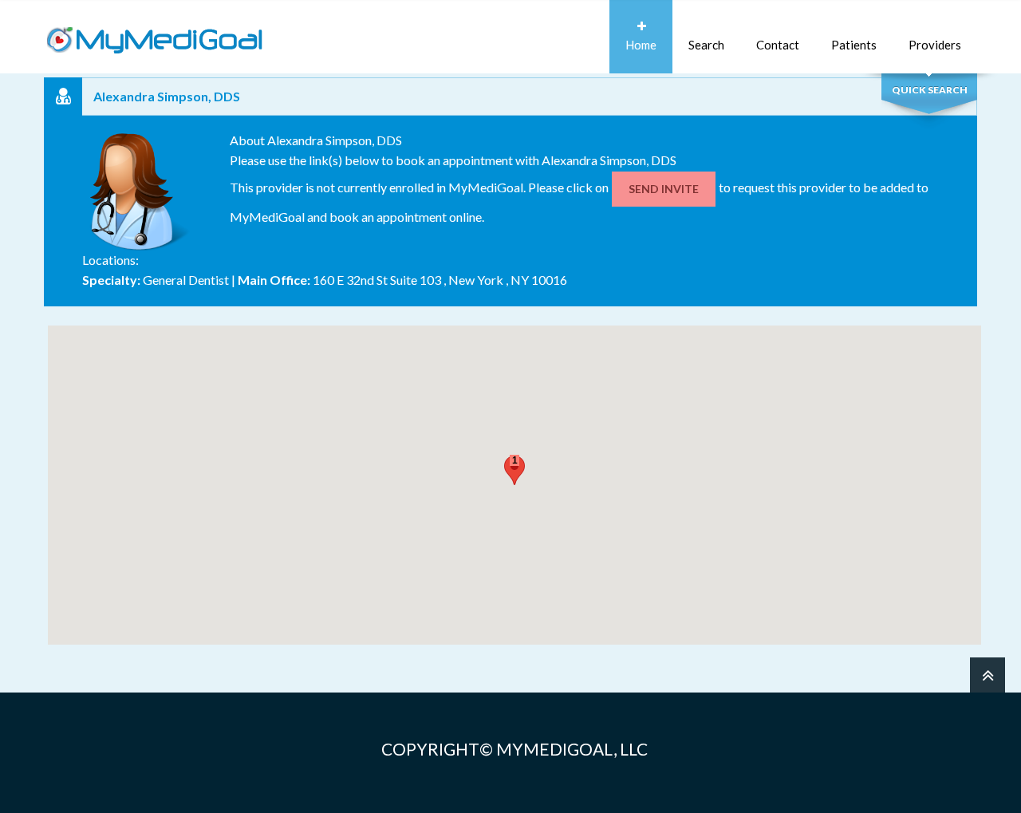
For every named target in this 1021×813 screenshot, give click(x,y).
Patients (854, 44)
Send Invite (664, 188)
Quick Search (930, 90)
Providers (935, 44)
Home (640, 44)
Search (706, 44)
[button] (514, 470)
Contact (777, 44)
